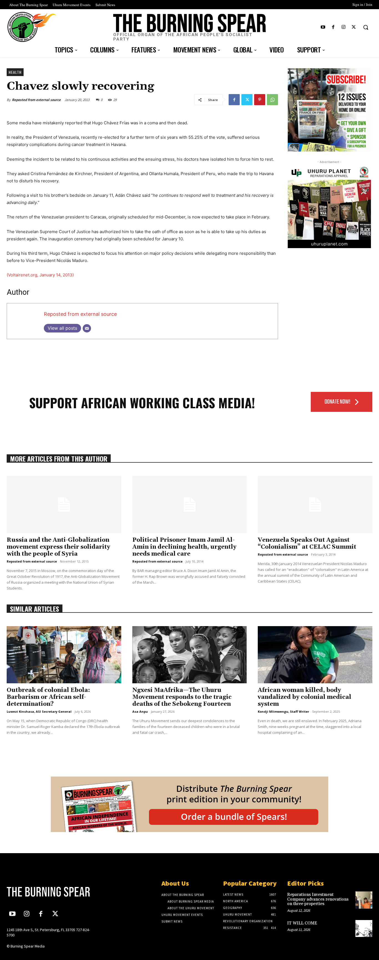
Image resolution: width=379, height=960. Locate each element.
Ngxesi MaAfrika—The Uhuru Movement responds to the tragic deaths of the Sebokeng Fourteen (182, 697)
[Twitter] (354, 27)
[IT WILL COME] (363, 928)
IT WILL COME (302, 923)
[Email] (87, 328)
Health (15, 72)
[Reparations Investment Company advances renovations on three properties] (363, 899)
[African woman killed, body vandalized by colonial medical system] (315, 654)
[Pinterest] (259, 99)
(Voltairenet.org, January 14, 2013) (40, 275)
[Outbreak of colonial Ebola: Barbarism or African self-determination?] (64, 654)
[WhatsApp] (272, 99)
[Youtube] (323, 27)
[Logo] (49, 892)
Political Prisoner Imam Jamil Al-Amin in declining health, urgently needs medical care (184, 547)
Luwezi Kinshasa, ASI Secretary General (39, 711)
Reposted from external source (36, 99)
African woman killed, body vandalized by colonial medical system (304, 697)
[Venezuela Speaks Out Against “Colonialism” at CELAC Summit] (315, 504)
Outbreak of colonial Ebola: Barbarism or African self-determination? (48, 697)
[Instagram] (343, 27)
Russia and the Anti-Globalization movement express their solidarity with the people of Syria (58, 547)
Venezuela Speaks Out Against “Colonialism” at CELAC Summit (307, 543)
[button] (365, 27)
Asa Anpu (140, 711)
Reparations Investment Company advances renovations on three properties (317, 899)
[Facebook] (333, 27)
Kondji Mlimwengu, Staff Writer (283, 711)
